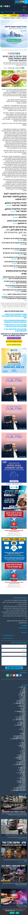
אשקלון (23, 692)
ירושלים (23, 733)
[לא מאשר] (25, 911)
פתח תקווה (22, 767)
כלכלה (23, 734)
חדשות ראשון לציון (20, 719)
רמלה (24, 775)
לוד (24, 741)
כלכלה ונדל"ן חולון (20, 737)
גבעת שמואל (22, 706)
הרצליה (23, 713)
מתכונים (23, 747)
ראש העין (23, 771)
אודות (24, 10)
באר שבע (23, 695)
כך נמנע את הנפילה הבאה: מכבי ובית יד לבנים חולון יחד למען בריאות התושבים (15, 321)
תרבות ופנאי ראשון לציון (19, 790)
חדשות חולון (22, 718)
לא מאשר (12, 912)
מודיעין (23, 744)
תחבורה (23, 779)
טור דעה (23, 729)
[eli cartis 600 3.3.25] (14, 401)
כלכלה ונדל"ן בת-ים (20, 736)
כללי (24, 740)
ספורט (23, 753)
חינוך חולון (22, 723)
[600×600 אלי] (14, 535)
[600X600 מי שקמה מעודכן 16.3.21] (14, 562)
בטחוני (23, 698)
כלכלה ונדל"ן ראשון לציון (19, 738)
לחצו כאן (8, 205)
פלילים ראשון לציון (20, 764)
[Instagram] (3, 6)
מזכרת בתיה (22, 745)
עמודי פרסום (22, 759)
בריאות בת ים (22, 700)
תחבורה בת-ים (21, 781)
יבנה (24, 730)
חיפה (24, 726)
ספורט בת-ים (22, 755)
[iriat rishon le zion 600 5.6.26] (14, 373)
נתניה (24, 752)
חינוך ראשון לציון (21, 725)
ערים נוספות (6, 18)
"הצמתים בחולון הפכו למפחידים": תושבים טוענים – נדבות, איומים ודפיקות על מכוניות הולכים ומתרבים (14, 814)
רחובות (13, 18)
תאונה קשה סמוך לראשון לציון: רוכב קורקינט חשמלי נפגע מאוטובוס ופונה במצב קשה (14, 884)
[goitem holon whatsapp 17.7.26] (14, 46)
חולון (23, 15)
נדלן (24, 749)
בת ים (5, 15)
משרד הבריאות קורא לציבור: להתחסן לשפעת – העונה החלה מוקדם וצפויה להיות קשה (14, 315)
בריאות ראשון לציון (20, 703)
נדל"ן (24, 748)
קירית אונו (22, 768)
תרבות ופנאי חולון (20, 789)
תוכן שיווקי (22, 778)
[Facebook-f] (9, 6)
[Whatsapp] (1, 6)
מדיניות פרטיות (23, 627)
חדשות (23, 715)
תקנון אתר (24, 625)
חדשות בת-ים (22, 717)
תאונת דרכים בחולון (22, 907)
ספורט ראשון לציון (20, 757)
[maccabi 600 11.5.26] (14, 485)
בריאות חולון (22, 702)
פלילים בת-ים (22, 762)
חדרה (24, 714)
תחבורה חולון (22, 782)
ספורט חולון (22, 756)
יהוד (24, 732)
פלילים (23, 760)
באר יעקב (25, 18)
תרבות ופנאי (22, 786)
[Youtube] (5, 6)
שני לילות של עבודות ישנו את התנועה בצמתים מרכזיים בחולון (15, 860)
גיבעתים (23, 709)
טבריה (23, 728)
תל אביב (23, 785)
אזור (24, 688)
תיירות (23, 783)
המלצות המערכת (21, 711)
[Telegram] (7, 6)
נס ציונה (18, 18)
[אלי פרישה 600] (14, 510)
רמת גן (23, 777)
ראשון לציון (14, 15)
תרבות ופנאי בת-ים (20, 787)
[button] (26, 2)
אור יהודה (23, 687)
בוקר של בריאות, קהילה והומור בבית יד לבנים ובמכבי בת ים (15, 330)
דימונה (23, 710)
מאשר (17, 912)
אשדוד (23, 691)
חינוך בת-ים (22, 722)
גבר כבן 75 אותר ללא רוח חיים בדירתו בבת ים (17, 837)
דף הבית (24, 6)
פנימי (24, 766)
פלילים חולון (22, 763)
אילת (24, 689)
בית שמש (23, 699)
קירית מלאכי (22, 770)
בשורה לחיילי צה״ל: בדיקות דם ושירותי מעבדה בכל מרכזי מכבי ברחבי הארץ (15, 325)
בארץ (25, 50)
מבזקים (23, 743)
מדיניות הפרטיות (10, 910)
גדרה (24, 707)
